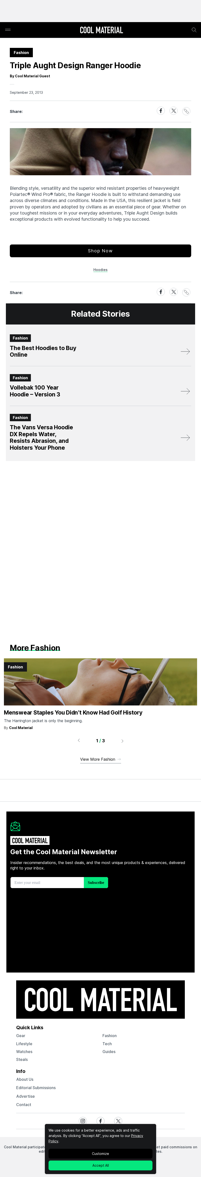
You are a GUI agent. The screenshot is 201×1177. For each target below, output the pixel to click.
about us (24, 1079)
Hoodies (100, 270)
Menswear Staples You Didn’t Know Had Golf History (73, 712)
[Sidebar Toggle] (8, 30)
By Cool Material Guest (30, 76)
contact (23, 1104)
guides (108, 1051)
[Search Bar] (194, 30)
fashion (109, 1035)
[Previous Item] (79, 741)
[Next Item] (122, 741)
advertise (25, 1096)
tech (107, 1043)
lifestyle (24, 1043)
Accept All (100, 1165)
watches (24, 1051)
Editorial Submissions (36, 1087)
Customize (100, 1153)
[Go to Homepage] (101, 30)
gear (20, 1035)
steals (22, 1059)
